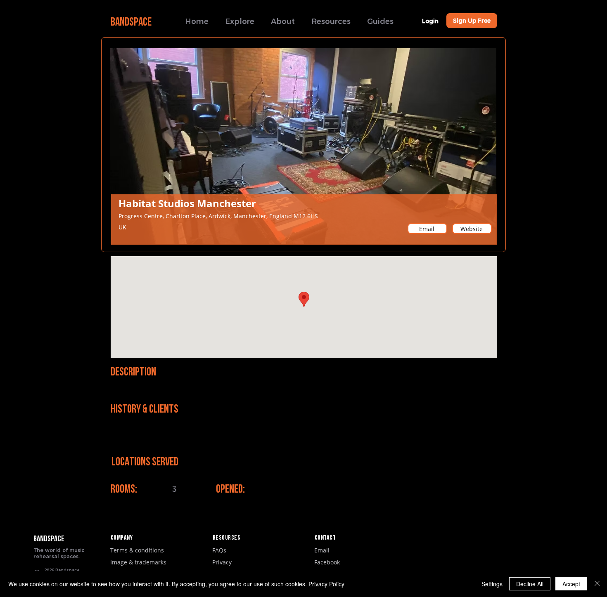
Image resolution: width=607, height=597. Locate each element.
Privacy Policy (326, 584)
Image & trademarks (138, 562)
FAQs (219, 550)
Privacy (222, 562)
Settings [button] (492, 584)
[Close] (597, 583)
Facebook (327, 562)
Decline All (529, 584)
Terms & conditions (137, 550)
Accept (571, 584)
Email (322, 550)
